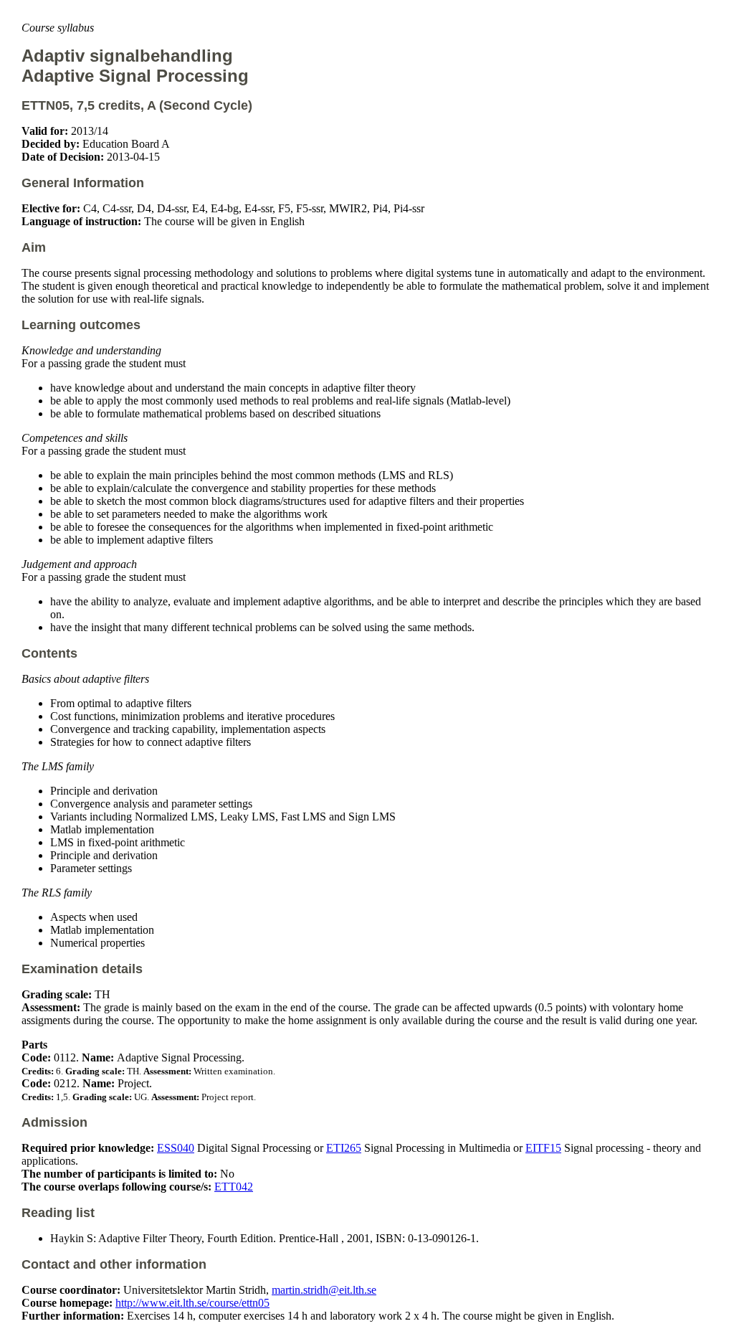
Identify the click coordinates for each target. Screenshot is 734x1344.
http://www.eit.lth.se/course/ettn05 (192, 1303)
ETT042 (233, 1186)
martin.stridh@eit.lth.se (324, 1290)
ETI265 (343, 1148)
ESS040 (175, 1148)
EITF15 (543, 1148)
